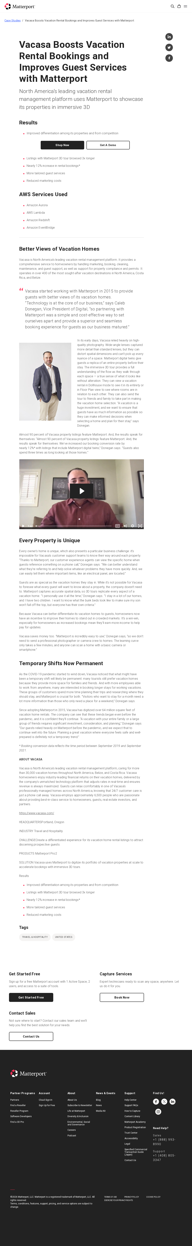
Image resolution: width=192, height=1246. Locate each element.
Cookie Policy (153, 1197)
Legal (127, 1144)
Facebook (156, 1102)
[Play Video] (23, 526)
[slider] (74, 526)
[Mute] (125, 526)
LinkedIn (173, 1102)
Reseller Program (19, 1111)
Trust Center (130, 1133)
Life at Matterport (76, 1111)
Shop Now (62, 145)
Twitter (164, 1102)
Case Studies (12, 20)
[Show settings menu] (132, 526)
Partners (14, 1100)
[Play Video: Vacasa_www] (81, 491)
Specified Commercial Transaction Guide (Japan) (135, 1152)
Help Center (130, 1100)
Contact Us (31, 1036)
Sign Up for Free (47, 1105)
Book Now (121, 997)
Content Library (132, 1116)
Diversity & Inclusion (78, 1116)
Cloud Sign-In (45, 1100)
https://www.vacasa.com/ (36, 813)
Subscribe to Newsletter (80, 1105)
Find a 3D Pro (17, 1122)
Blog (98, 1100)
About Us (72, 1100)
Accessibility (131, 1138)
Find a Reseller (18, 1105)
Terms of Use (110, 1197)
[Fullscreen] (140, 526)
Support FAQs (131, 1105)
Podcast (72, 1135)
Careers (72, 1130)
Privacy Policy (131, 1197)
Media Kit (101, 1111)
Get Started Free (31, 997)
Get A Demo (108, 145)
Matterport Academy (135, 1122)
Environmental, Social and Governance (79, 1123)
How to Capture (132, 1111)
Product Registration (135, 1127)
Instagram (158, 1112)
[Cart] (179, 6)
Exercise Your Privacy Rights (118, 1200)
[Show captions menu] (117, 526)
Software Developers (21, 1116)
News (99, 1105)
